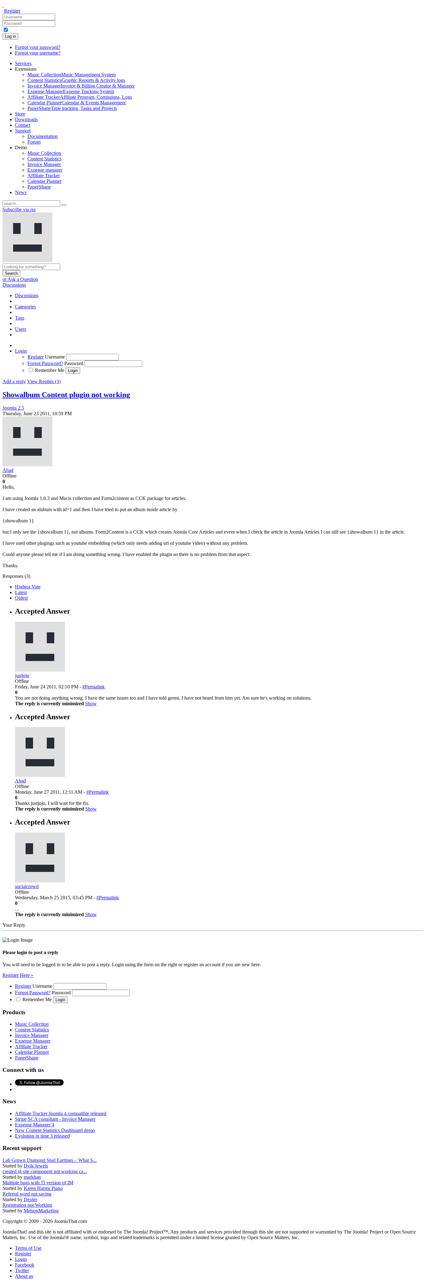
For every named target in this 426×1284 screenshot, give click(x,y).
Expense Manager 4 (34, 1124)
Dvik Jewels (36, 1165)
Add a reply (14, 381)
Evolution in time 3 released (42, 1136)
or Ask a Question (20, 279)
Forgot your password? (38, 47)
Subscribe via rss (19, 209)
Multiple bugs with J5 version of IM (37, 1182)
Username (55, 356)
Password (73, 363)
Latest (21, 592)
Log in (10, 36)
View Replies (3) (44, 381)
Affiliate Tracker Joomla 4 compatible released (60, 1113)
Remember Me (49, 370)
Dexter (30, 1199)
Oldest (21, 598)
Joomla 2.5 (13, 408)
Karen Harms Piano (43, 1188)
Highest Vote (28, 586)
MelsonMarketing (41, 1210)
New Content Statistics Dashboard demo (55, 1130)
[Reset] (63, 205)
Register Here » (17, 975)
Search (11, 273)
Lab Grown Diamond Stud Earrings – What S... (49, 1160)
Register (12, 10)
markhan (32, 1177)
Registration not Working (27, 1205)
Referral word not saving (26, 1193)
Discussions (14, 285)
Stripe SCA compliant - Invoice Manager (55, 1119)
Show (91, 703)
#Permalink (93, 686)
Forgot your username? (38, 52)
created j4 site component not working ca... (44, 1171)
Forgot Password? (45, 363)
